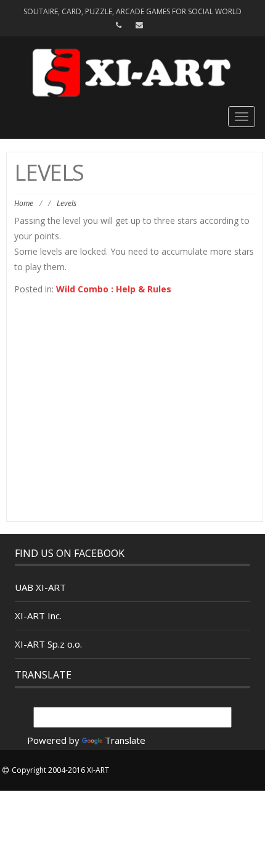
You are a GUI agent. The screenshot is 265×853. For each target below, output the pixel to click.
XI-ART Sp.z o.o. (48, 644)
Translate (125, 740)
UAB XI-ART (40, 587)
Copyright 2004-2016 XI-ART (60, 770)
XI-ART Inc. (38, 615)
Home (23, 203)
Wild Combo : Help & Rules (113, 289)
